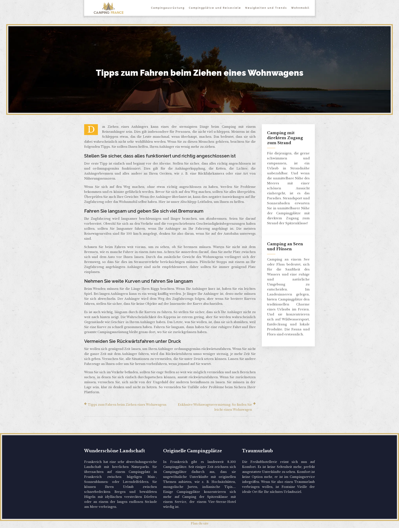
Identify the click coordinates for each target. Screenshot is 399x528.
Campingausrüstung (168, 7)
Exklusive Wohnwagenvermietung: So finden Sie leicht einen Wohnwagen (215, 407)
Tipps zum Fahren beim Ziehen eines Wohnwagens (127, 405)
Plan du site (199, 523)
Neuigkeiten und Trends (266, 7)
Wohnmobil (300, 7)
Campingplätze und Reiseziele (215, 7)
